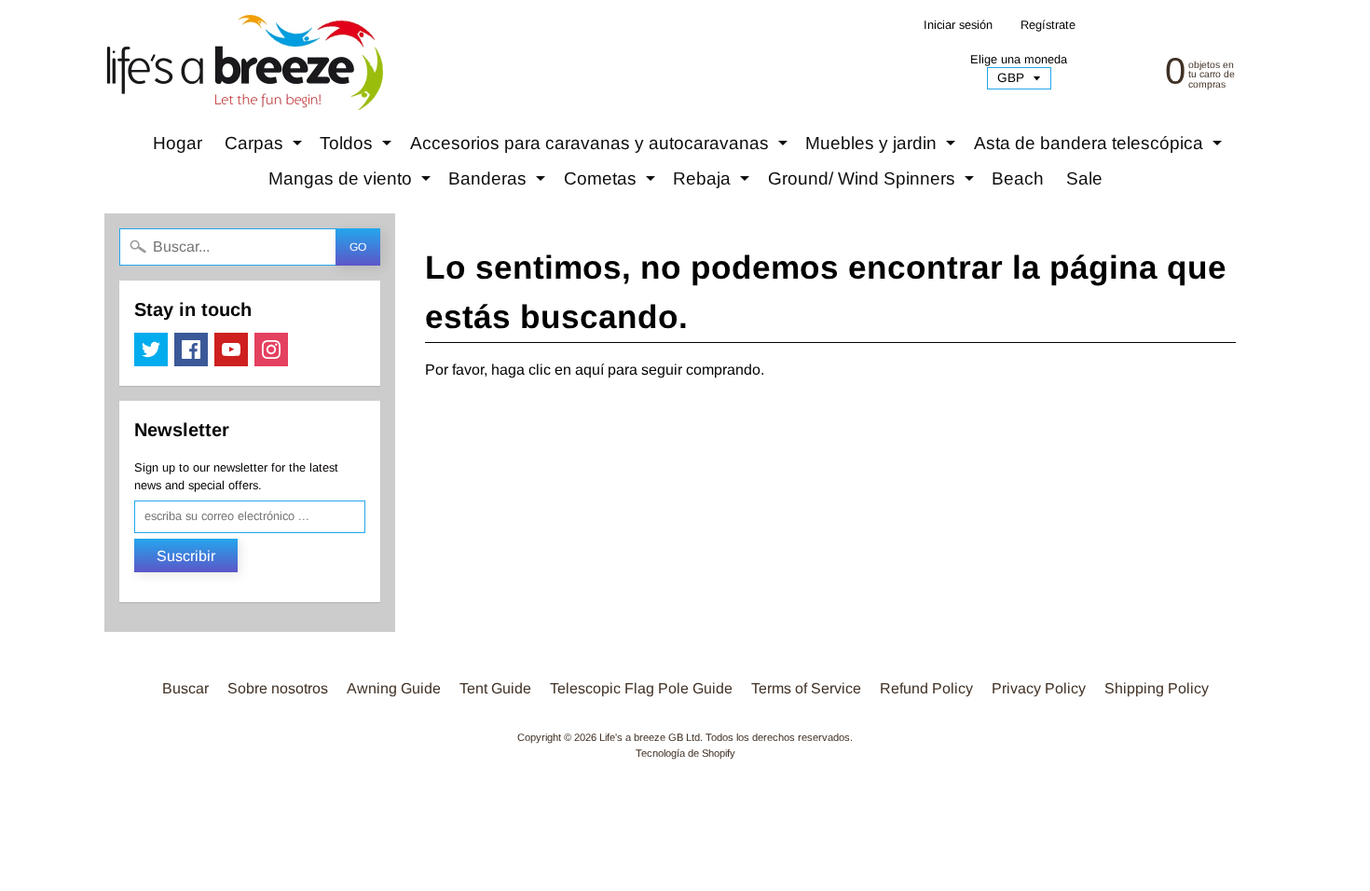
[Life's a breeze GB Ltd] (243, 62)
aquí (589, 369)
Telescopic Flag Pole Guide (641, 688)
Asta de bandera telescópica (1100, 147)
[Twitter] (151, 349)
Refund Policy (926, 688)
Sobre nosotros (277, 688)
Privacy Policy (1039, 688)
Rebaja (713, 183)
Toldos (358, 147)
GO (357, 247)
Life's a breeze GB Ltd (649, 737)
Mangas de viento (351, 183)
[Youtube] (231, 349)
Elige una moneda (1018, 59)
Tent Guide (495, 688)
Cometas (612, 183)
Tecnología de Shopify (685, 753)
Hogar (177, 143)
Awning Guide (394, 688)
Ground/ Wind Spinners (873, 183)
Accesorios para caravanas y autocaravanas (601, 147)
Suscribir (186, 556)
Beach (1018, 178)
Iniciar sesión (958, 26)
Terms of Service (806, 688)
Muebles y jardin (882, 147)
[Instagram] (271, 349)
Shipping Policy (1156, 688)
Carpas (266, 147)
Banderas (499, 183)
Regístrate (1048, 26)
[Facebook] (191, 349)
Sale (1084, 178)
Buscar (185, 688)
